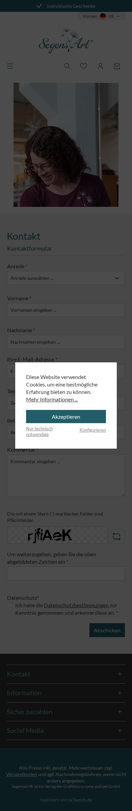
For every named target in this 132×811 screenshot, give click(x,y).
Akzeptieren (66, 416)
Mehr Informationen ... (52, 399)
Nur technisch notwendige (39, 431)
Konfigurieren (93, 430)
